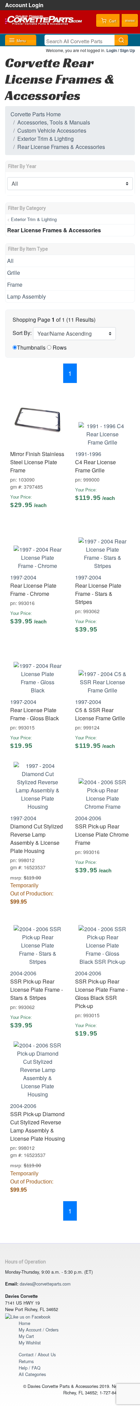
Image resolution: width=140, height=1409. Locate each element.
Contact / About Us (37, 1354)
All (10, 261)
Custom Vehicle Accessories (51, 130)
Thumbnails (31, 347)
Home (24, 1323)
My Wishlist (30, 1342)
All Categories (32, 1374)
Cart (112, 20)
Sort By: (22, 333)
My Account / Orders (38, 1329)
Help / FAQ (29, 1367)
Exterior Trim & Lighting (45, 138)
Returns (26, 1361)
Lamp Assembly (26, 296)
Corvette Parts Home (36, 114)
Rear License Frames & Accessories (61, 147)
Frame (14, 284)
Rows (60, 347)
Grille (13, 272)
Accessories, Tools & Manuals (53, 122)
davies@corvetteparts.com (45, 1283)
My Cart (26, 1336)
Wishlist (130, 20)
